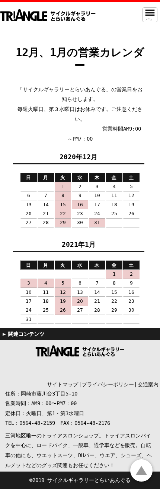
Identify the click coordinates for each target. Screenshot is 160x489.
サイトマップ (62, 384)
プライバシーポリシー (108, 384)
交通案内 (148, 384)
